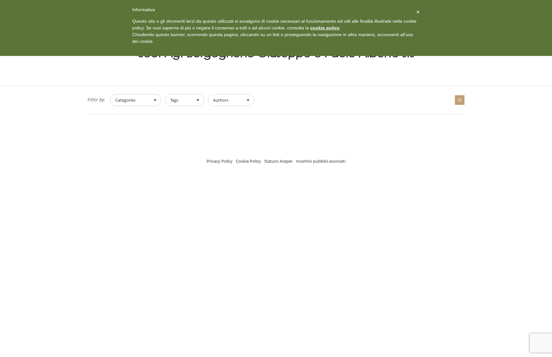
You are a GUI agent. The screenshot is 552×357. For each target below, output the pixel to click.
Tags (174, 100)
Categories (125, 100)
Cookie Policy (248, 161)
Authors (220, 100)
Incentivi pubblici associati (320, 161)
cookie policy (325, 27)
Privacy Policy (220, 161)
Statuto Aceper (278, 161)
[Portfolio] (459, 100)
